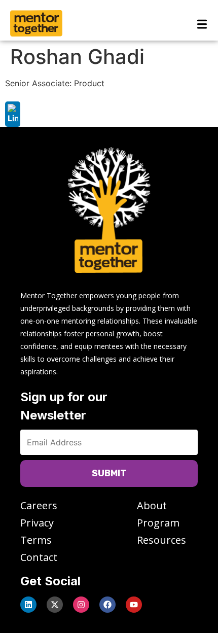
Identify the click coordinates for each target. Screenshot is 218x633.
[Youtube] (134, 604)
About (152, 505)
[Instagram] (81, 604)
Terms (36, 540)
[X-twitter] (55, 604)
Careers (38, 505)
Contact (38, 557)
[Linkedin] (28, 604)
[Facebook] (107, 604)
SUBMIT (109, 473)
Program (158, 523)
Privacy (37, 523)
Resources (161, 540)
